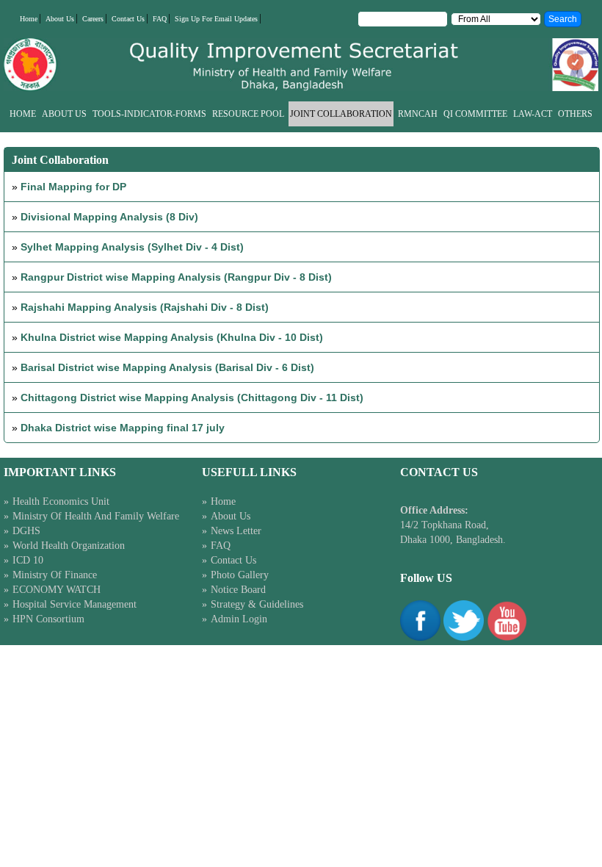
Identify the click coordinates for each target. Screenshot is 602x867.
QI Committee (475, 114)
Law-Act (532, 114)
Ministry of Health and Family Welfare (95, 516)
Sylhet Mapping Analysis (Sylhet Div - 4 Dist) (132, 247)
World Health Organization (68, 545)
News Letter (236, 530)
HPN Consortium (48, 619)
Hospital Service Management (74, 604)
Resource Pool (248, 114)
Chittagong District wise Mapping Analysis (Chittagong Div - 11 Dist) (192, 397)
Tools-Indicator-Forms (149, 114)
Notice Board (238, 589)
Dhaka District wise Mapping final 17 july (123, 428)
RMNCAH (418, 114)
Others (575, 114)
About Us (60, 19)
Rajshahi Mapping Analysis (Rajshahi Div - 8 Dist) (145, 307)
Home (28, 19)
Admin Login (239, 619)
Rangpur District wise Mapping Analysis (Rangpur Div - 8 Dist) (176, 277)
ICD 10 (27, 560)
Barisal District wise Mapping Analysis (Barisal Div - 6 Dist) (167, 367)
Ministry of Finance (54, 574)
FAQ (160, 19)
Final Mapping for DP (73, 187)
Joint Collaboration (341, 114)
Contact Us (128, 19)
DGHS (26, 530)
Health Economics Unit (60, 501)
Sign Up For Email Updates (216, 19)
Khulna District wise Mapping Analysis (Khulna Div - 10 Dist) (172, 337)
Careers (93, 19)
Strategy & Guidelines (257, 604)
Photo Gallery (240, 574)
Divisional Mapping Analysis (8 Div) (109, 217)
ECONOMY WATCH (56, 589)
